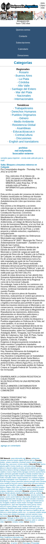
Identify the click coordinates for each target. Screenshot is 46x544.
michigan (30, 503)
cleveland (25, 499)
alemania (8, 474)
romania (43, 481)
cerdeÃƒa (7, 483)
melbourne (25, 493)
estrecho (10, 460)
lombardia (27, 476)
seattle (38, 512)
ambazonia (35, 458)
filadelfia (11, 508)
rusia (2, 483)
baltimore (18, 497)
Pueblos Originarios (24, 114)
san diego (18, 510)
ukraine (2, 485)
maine (19, 503)
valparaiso (10, 491)
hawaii (14, 501)
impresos (27, 520)
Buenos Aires (24, 75)
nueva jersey (31, 505)
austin (7, 497)
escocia (14, 483)
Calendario (23, 49)
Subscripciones (23, 43)
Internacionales (23, 99)
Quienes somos (23, 30)
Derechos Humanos (24, 111)
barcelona (3, 470)
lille (14, 476)
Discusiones (23, 138)
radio (33, 520)
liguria (10, 476)
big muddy (26, 497)
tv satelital (39, 520)
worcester (3, 516)
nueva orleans (12, 506)
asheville (40, 495)
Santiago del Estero (24, 89)
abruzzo (3, 468)
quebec (39, 462)
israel (33, 516)
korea (13, 466)
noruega (3, 480)
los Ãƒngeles (5, 503)
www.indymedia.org (18, 458)
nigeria (21, 460)
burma (43, 464)
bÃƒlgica (17, 470)
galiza (2, 474)
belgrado (23, 470)
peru (8, 489)
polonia (26, 481)
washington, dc (5, 501)
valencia (20, 485)
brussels (35, 470)
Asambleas (24, 128)
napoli (19, 478)
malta (2, 478)
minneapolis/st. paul (7, 505)
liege (6, 476)
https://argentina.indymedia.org (11, 537)
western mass (37, 514)
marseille (8, 478)
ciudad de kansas (37, 501)
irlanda (28, 474)
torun (29, 483)
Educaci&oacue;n (24, 131)
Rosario (24, 72)
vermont (28, 514)
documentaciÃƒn (38, 518)
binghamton (35, 497)
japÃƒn (8, 466)
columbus (39, 499)
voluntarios (11, 520)
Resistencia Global (24, 124)
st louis (12, 510)
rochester (39, 508)
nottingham (10, 480)
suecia (20, 483)
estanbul (35, 474)
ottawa (34, 462)
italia (40, 474)
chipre (14, 472)
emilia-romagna (22, 472)
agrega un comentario (10, 446)
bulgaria (42, 470)
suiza (25, 483)
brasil (24, 487)
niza (29, 478)
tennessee (7, 514)
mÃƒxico (3, 489)
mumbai (14, 495)
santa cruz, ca (23, 512)
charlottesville (10, 499)
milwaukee (38, 503)
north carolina (23, 506)
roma (37, 481)
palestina (39, 516)
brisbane (40, 491)
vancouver (13, 464)
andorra (15, 468)
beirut (28, 516)
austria (39, 468)
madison (13, 503)
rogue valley (4, 510)
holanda (25, 478)
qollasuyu (22, 489)
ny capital (26, 501)
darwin (7, 493)
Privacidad (35, 543)
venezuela (18, 491)
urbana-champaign (18, 514)
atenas (33, 468)
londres (34, 476)
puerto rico (15, 489)
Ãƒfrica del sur (29, 460)
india (8, 495)
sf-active (14, 543)
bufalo (2, 499)
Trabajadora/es (24, 108)
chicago (18, 499)
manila (18, 466)
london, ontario (5, 462)
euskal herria (40, 472)
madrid (40, 476)
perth (31, 493)
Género (23, 118)
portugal (32, 481)
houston (20, 501)
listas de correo (25, 518)
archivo (23, 147)
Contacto (23, 36)
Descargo (26, 543)
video (2, 522)
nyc (38, 506)
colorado (33, 499)
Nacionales (24, 95)
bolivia (2, 487)
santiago (35, 489)
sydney (38, 493)
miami (24, 503)
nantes (14, 478)
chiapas (8, 487)
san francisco (28, 510)
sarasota (32, 512)
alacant (9, 468)
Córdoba (24, 82)
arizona (33, 495)
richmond (31, 508)
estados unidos (18, 522)
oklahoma (3, 508)
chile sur (18, 487)
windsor (26, 464)
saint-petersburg (29, 466)
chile (13, 487)
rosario (29, 489)
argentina (39, 485)
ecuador (41, 487)
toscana (35, 483)
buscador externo (23, 153)
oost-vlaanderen (21, 480)
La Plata (24, 79)
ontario (28, 462)
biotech (32, 522)
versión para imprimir (10, 158)
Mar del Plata (24, 92)
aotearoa (33, 491)
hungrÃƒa (22, 474)
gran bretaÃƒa (11, 485)
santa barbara (12, 512)
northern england (38, 478)
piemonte (19, 481)
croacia (9, 472)
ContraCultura (23, 134)
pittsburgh (18, 508)
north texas (32, 506)
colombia (34, 487)
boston (42, 497)
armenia (28, 468)
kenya (16, 460)
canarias (3, 460)
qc (22, 466)
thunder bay (4, 464)
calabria (3, 472)
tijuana (41, 489)
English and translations (24, 141)
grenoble (15, 474)
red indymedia (23, 150)
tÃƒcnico (3, 520)
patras (13, 481)
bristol (29, 470)
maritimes (15, 462)
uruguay (3, 491)
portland (25, 508)
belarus (10, 470)
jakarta (2, 466)
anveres (21, 468)
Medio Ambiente (24, 121)
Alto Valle (24, 85)
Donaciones (23, 55)
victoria (20, 464)
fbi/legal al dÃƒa (13, 518)
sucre (29, 487)
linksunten (20, 476)
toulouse (41, 483)
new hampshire (20, 505)
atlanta (2, 497)
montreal (22, 462)
